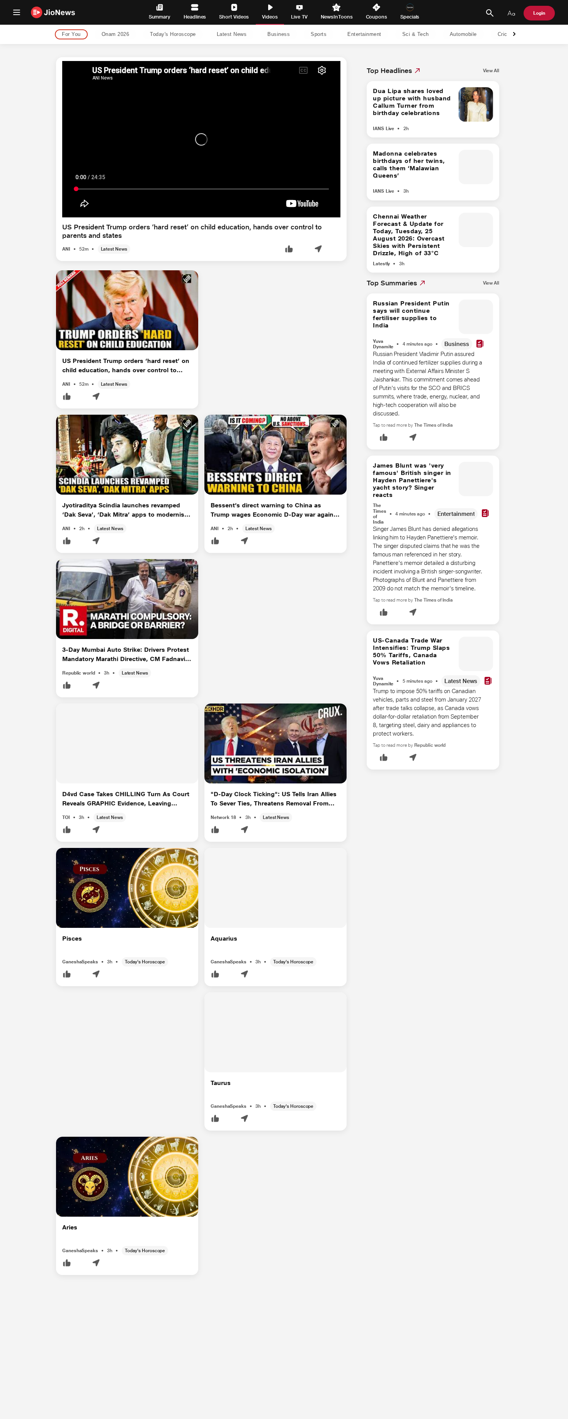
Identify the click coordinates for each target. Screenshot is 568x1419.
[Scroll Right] (514, 34)
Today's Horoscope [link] (173, 34)
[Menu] (16, 12)
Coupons (376, 17)
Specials (409, 17)
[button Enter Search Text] (489, 13)
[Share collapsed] (318, 249)
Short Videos (234, 17)
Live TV (299, 17)
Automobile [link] (463, 34)
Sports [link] (319, 34)
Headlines (195, 17)
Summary (159, 17)
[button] (289, 249)
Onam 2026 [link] (115, 34)
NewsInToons (336, 17)
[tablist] (278, 35)
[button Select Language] (511, 13)
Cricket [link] (506, 34)
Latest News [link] (232, 34)
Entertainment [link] (364, 34)
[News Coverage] (480, 344)
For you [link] (71, 34)
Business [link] (278, 34)
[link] (491, 70)
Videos (270, 17)
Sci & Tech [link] (415, 34)
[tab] (69, 35)
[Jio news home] (53, 12)
